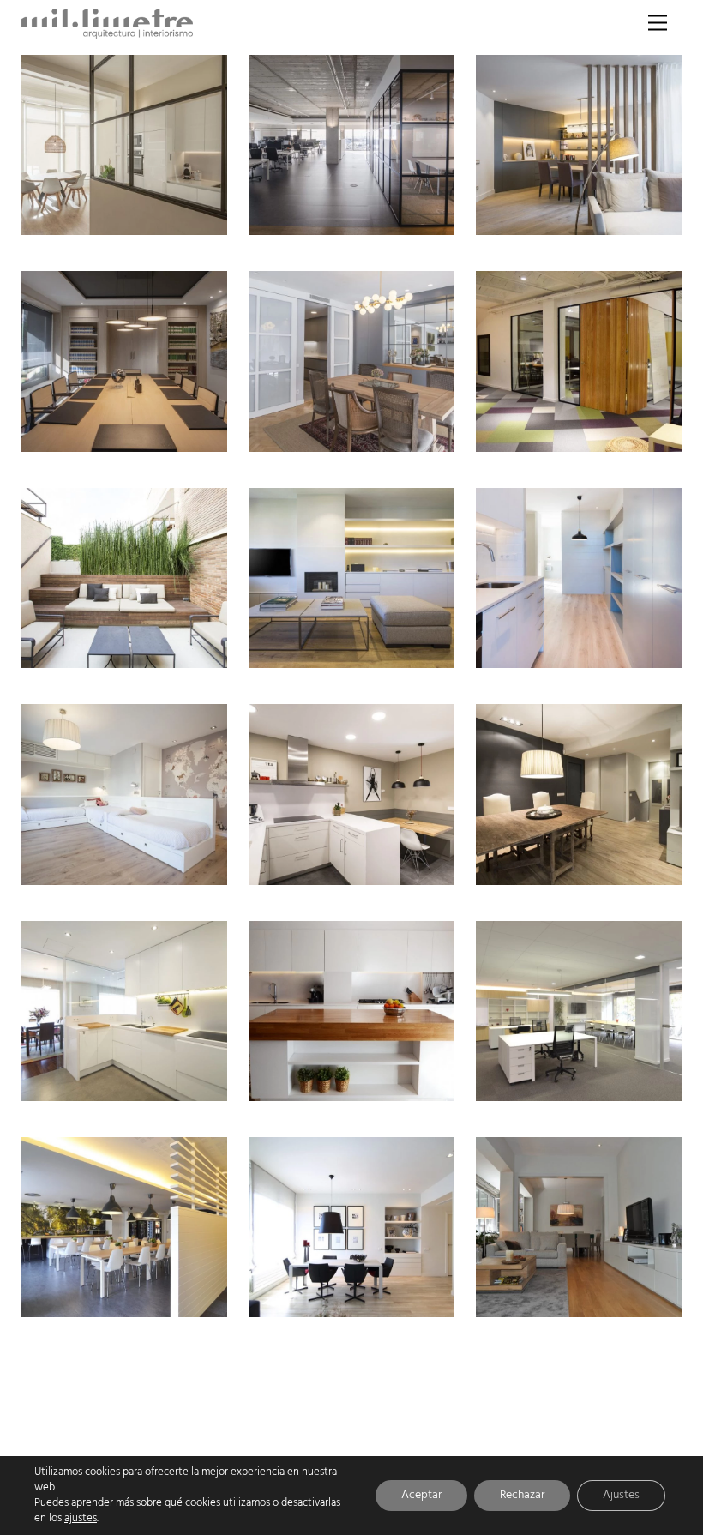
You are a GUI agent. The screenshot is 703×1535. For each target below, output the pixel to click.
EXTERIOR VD (156, 650)
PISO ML (624, 650)
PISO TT (626, 218)
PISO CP (169, 218)
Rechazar (522, 1495)
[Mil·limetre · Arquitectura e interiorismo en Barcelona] (107, 33)
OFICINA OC (387, 218)
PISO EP (625, 867)
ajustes (80, 1518)
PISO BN (397, 434)
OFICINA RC (161, 1300)
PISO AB (397, 867)
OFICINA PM (614, 434)
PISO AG (397, 650)
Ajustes (621, 1495)
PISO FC (170, 1083)
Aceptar (421, 1495)
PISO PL (398, 1083)
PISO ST (626, 1300)
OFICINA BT (161, 434)
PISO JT (399, 1300)
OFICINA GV (615, 1083)
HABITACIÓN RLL (147, 867)
